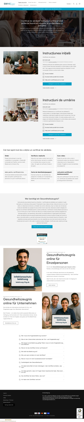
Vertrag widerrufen (9, 404)
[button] (32, 2)
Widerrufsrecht (6, 402)
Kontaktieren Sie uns (10, 323)
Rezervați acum (42, 36)
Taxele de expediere (52, 61)
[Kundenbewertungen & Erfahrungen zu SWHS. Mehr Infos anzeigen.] (42, 243)
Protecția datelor (7, 395)
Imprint (5, 393)
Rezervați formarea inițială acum (42, 226)
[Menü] (82, 409)
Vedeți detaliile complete (49, 87)
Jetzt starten (52, 285)
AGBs (4, 397)
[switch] (79, 417)
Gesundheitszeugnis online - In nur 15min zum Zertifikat (44, 415)
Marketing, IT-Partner (8, 400)
